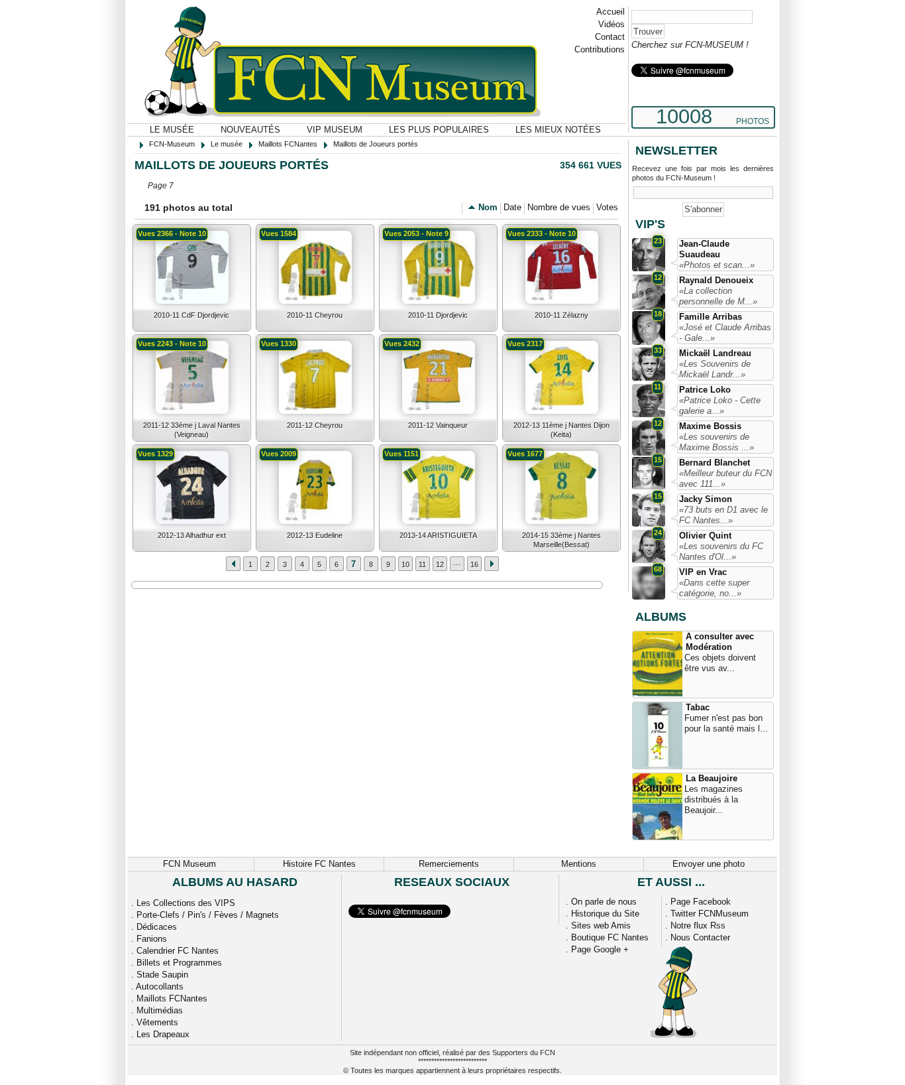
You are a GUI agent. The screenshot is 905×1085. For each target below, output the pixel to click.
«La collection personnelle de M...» (718, 296)
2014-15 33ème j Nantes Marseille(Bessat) (561, 539)
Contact (610, 37)
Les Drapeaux (162, 1034)
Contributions (599, 49)
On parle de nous (604, 902)
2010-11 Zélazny (561, 315)
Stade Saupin (162, 975)
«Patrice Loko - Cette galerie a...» (720, 405)
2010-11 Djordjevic (438, 315)
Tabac (698, 707)
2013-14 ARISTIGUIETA (438, 535)
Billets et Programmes (179, 963)
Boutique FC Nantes (610, 937)
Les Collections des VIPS (185, 903)
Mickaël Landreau (715, 353)
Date (512, 207)
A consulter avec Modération (720, 641)
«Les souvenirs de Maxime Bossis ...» (716, 442)
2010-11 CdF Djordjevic (191, 315)
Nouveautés (250, 130)
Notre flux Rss (697, 925)
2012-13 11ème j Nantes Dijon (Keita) (561, 429)
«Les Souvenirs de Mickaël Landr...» (715, 369)
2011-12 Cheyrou (315, 425)
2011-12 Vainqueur (438, 425)
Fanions (151, 939)
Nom (488, 207)
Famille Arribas (710, 317)
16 (474, 564)
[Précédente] (491, 563)
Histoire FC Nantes (319, 864)
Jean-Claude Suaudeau (704, 249)
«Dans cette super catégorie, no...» (714, 588)
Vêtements (157, 1022)
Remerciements (449, 864)
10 (405, 564)
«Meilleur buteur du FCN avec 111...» (725, 478)
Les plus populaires (439, 130)
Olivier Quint (705, 536)
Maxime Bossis (710, 426)
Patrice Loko (705, 390)
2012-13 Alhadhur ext (192, 535)
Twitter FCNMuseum (709, 914)
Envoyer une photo (708, 864)
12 (440, 564)
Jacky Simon (705, 499)
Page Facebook (700, 902)
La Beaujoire (711, 778)
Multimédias (159, 1010)
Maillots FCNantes (171, 998)
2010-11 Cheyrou (315, 315)
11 (422, 564)
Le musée (172, 130)
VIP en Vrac (703, 572)
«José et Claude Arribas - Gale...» (725, 332)
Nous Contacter (700, 937)
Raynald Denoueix (716, 280)
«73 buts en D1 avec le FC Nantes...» (723, 515)
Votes (607, 207)
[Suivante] (233, 563)
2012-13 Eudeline (315, 535)
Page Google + (600, 949)
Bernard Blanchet (714, 463)
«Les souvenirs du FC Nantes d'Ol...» (721, 551)
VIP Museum (334, 130)
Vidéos (611, 24)
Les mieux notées (558, 130)
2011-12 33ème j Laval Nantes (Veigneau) (191, 429)
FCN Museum (189, 864)
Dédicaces (156, 927)
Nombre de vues (558, 207)
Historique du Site (605, 914)
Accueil (610, 12)
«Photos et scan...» (717, 265)
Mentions (578, 864)
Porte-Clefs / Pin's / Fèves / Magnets (207, 915)
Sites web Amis (601, 925)
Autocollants (160, 986)
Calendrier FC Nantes (177, 951)
